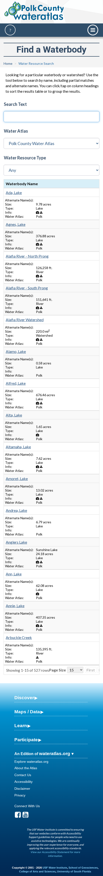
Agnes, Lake (15, 224)
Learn (20, 725)
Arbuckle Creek (19, 637)
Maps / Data (27, 711)
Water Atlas (16, 131)
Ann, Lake (14, 574)
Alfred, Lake (16, 383)
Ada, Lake (14, 192)
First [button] (90, 670)
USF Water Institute (55, 867)
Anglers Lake (16, 542)
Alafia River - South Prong (27, 288)
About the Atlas (25, 768)
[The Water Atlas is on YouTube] (25, 816)
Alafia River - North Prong (27, 256)
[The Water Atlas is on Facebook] (17, 816)
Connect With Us (27, 806)
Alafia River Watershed (25, 319)
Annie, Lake (15, 605)
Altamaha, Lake (18, 446)
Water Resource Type (25, 157)
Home (8, 63)
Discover (24, 697)
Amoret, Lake (17, 478)
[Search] (10, 30)
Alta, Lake (14, 415)
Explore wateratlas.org (31, 761)
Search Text (15, 104)
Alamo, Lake (16, 351)
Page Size (57, 670)
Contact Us (22, 775)
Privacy (19, 795)
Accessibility (23, 782)
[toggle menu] (92, 30)
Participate (26, 739)
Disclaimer (22, 788)
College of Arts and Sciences (37, 871)
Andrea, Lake (16, 510)
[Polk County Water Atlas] (34, 11)
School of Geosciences (83, 867)
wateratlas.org (54, 753)
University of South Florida (74, 871)
